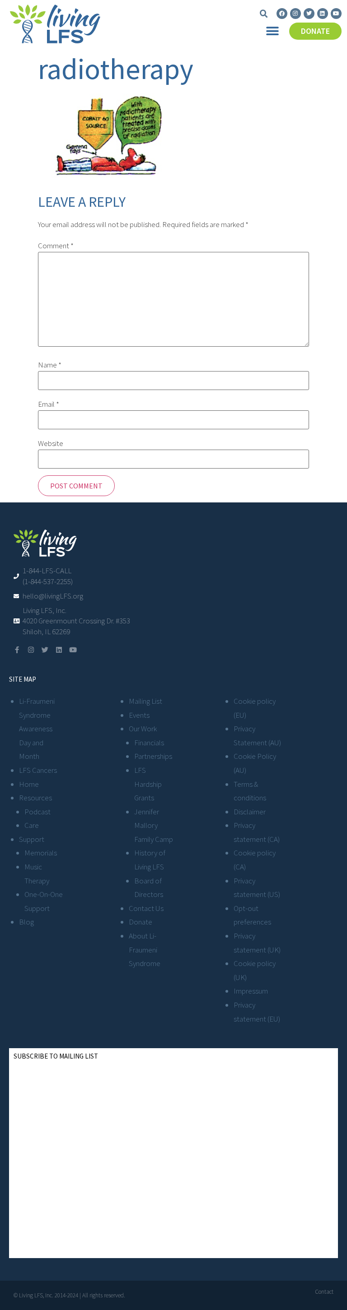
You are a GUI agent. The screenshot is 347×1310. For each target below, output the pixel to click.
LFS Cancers (38, 770)
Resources (35, 798)
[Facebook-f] (17, 649)
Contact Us (146, 908)
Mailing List (145, 701)
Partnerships (153, 756)
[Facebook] (282, 13)
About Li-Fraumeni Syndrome (144, 949)
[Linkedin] (322, 13)
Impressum (251, 991)
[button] (264, 14)
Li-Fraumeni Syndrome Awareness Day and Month (37, 728)
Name (49, 365)
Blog (26, 922)
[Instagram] (295, 13)
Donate (140, 922)
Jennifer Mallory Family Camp (153, 825)
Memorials (40, 853)
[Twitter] (309, 13)
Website (50, 443)
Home (29, 784)
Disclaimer (250, 812)
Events (139, 715)
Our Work (143, 729)
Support (31, 839)
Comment (56, 246)
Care (31, 825)
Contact (324, 1292)
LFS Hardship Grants (148, 784)
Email (48, 404)
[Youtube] (336, 13)
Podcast (37, 812)
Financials (149, 743)
